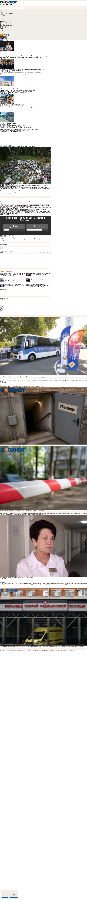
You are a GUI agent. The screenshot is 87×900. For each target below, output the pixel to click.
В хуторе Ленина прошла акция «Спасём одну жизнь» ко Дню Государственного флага (62, 650)
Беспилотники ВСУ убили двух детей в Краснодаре (10, 646)
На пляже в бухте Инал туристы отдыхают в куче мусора (11, 237)
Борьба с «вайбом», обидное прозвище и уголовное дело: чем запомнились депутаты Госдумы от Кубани (20, 72)
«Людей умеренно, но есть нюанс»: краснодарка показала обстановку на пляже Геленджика (18, 107)
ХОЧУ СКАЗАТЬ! (3, 32)
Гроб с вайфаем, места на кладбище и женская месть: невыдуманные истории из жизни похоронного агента (21, 57)
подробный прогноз (3, 299)
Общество (2, 145)
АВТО (1, 11)
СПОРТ (1, 28)
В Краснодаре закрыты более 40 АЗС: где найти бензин (10, 126)
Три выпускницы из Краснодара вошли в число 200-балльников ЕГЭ (13, 92)
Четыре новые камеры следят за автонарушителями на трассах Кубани (13, 650)
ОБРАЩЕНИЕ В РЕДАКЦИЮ (5, 22)
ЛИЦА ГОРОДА (3, 19)
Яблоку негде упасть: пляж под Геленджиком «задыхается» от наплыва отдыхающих (16, 108)
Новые (1, 251)
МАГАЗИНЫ (6, 39)
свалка (1, 240)
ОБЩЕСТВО (2, 23)
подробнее (10, 299)
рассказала (36, 209)
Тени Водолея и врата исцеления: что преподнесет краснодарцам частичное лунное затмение (28, 380)
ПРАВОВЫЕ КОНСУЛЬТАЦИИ (6, 25)
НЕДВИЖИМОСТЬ (3, 21)
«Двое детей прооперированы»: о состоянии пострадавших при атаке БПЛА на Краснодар (16, 577)
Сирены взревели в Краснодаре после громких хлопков (35, 510)
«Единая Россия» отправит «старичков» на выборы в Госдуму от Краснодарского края (17, 74)
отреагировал (4, 212)
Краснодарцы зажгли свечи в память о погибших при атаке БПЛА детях (13, 513)
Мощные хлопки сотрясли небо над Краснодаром (70, 646)
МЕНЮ (1, 10)
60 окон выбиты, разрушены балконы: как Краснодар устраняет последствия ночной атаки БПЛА (65, 513)
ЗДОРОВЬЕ (2, 14)
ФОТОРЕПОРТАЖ (3, 29)
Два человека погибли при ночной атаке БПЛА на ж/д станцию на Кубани (13, 510)
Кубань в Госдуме (3, 58)
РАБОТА (7, 34)
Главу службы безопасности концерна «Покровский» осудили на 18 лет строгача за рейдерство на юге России (19, 583)
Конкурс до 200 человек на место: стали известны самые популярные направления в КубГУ (18, 90)
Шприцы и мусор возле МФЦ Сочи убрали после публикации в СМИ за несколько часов (17, 238)
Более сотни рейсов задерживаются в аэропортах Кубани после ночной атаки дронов (17, 584)
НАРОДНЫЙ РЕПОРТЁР (5, 20)
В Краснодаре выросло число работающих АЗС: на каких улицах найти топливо (15, 127)
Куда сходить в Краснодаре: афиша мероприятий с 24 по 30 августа (36, 650)
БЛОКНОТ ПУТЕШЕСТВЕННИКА (6, 13)
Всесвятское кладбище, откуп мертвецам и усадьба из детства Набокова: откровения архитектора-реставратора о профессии (24, 56)
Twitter (37, 211)
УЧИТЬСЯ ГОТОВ (6, 35)
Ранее (11, 251)
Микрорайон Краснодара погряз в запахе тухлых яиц (53, 380)
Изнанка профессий (4, 40)
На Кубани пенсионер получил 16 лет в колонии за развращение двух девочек (29, 514)
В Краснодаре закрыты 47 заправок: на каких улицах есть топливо (13, 125)
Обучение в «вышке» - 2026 (5, 75)
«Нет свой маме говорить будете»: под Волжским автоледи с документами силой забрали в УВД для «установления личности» (21, 386)
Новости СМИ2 (3, 289)
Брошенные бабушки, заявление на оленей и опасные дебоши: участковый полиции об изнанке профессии (20, 55)
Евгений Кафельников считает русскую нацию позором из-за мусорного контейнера (16, 239)
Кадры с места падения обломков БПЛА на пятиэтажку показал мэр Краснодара (67, 584)
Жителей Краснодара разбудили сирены (54, 646)
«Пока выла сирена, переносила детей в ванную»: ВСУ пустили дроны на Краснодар (32, 646)
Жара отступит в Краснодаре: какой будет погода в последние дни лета (37, 513)
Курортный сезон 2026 (4, 93)
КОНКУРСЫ (2, 15)
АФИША (1, 12)
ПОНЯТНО (9, 897)
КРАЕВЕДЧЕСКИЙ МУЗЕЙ (5, 16)
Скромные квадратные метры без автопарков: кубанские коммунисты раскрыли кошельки (17, 73)
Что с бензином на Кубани (5, 111)
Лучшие (6, 251)
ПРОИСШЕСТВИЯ (3, 26)
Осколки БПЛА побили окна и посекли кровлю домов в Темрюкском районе (49, 583)
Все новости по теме (4, 71)
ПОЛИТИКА (2, 24)
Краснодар (5, 240)
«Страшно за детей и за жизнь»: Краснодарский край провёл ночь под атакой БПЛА (15, 445)
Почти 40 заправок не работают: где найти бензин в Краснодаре (43, 584)
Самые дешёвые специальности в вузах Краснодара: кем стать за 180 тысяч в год (16, 91)
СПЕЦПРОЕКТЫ (3, 27)
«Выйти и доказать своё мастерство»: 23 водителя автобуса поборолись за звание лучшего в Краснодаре (16, 376)
